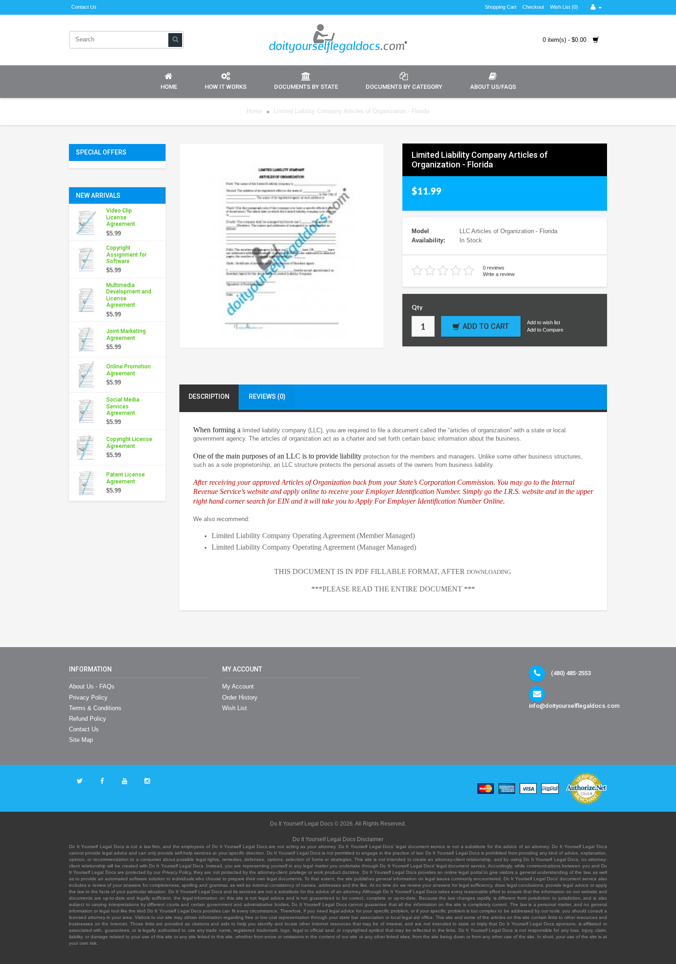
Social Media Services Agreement (122, 406)
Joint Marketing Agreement (126, 334)
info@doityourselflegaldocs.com (574, 705)
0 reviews (493, 267)
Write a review (499, 274)
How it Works (225, 86)
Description (209, 396)
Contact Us (84, 7)
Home (168, 86)
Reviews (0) (267, 396)
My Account (238, 686)
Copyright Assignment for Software (126, 254)
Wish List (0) (564, 7)
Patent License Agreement (125, 477)
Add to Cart (486, 326)
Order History (240, 697)
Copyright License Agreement (129, 442)
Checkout (533, 7)
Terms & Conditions (95, 708)
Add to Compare (545, 330)
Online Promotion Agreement (128, 369)
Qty (417, 307)
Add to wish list (543, 322)
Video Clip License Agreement (120, 217)
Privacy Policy (88, 697)
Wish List (234, 708)
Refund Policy (87, 718)
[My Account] (596, 7)
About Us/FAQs (493, 86)
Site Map (81, 739)
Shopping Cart (500, 7)
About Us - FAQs (92, 686)
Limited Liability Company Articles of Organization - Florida (352, 111)
